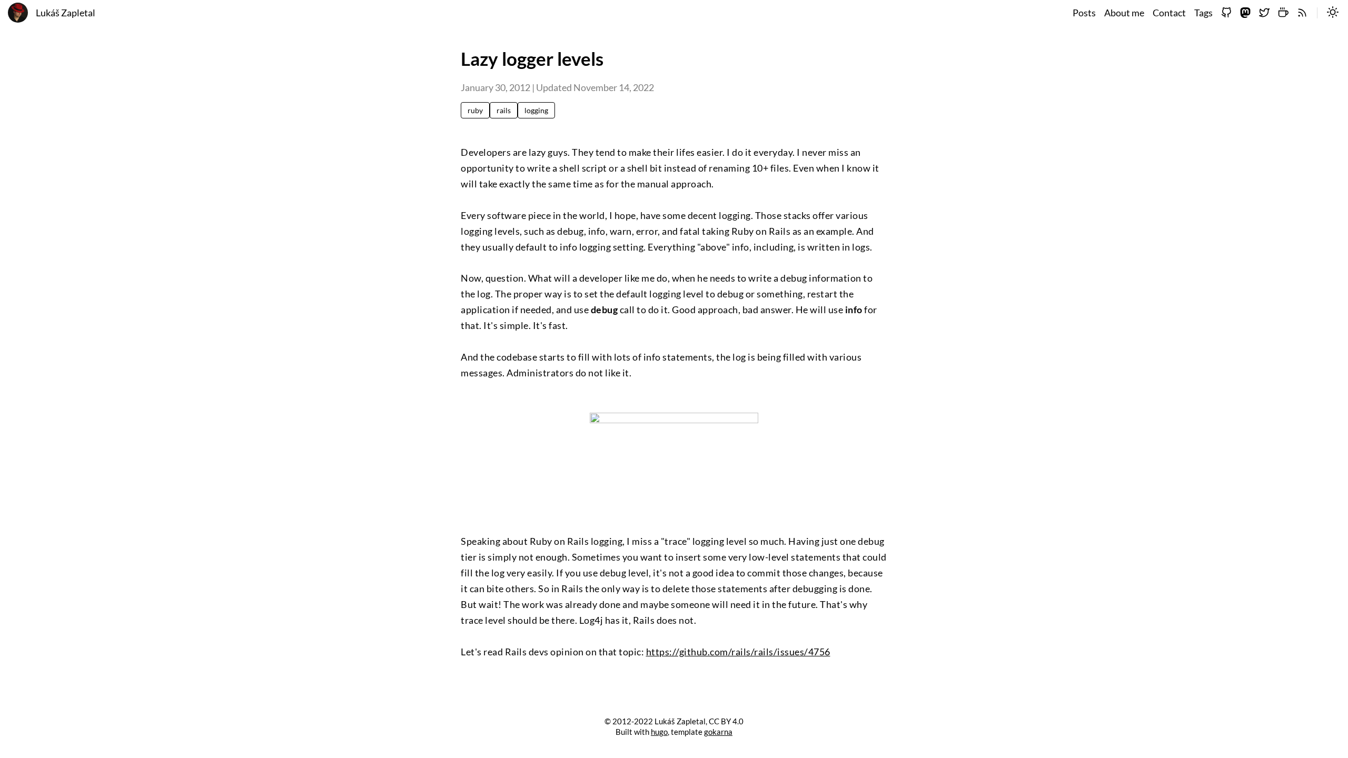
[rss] (1302, 13)
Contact (1169, 12)
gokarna (718, 731)
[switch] (1333, 13)
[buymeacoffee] (1283, 13)
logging (536, 110)
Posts (1084, 12)
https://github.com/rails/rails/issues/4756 (738, 651)
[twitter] (1264, 13)
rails (504, 110)
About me (1124, 12)
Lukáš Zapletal (65, 12)
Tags (1203, 12)
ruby (475, 110)
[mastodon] (1245, 13)
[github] (1226, 13)
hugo (659, 731)
